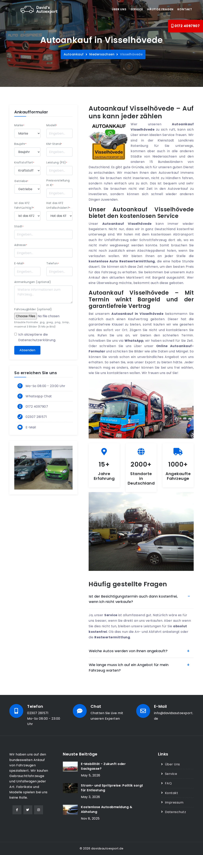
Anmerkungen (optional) (32, 282)
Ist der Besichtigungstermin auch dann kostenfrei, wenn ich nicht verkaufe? (133, 599)
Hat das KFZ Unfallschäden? (58, 205)
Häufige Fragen (160, 9)
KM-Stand (54, 144)
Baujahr (20, 144)
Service (137, 9)
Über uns (119, 9)
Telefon (52, 263)
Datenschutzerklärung (36, 340)
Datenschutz (175, 812)
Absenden (27, 350)
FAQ (168, 783)
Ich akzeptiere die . (37, 337)
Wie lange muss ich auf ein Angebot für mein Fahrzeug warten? (129, 667)
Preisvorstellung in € (58, 182)
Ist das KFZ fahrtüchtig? (24, 205)
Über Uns (172, 764)
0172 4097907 (187, 26)
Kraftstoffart (24, 162)
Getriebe (21, 181)
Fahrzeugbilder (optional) (33, 309)
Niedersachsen (102, 54)
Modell (51, 125)
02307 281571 (36, 417)
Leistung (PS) (56, 162)
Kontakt (184, 9)
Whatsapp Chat (39, 396)
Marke (19, 125)
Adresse (20, 245)
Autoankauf (74, 54)
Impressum (174, 802)
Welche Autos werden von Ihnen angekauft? (128, 650)
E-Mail (19, 263)
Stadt (18, 226)
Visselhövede (131, 54)
